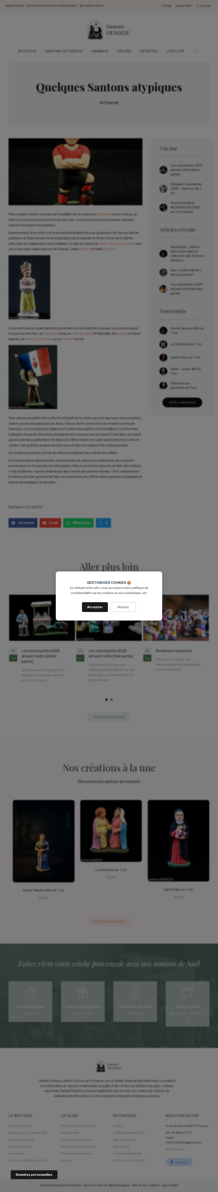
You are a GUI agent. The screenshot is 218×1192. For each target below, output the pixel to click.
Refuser (123, 607)
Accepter (95, 607)
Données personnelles (34, 1175)
